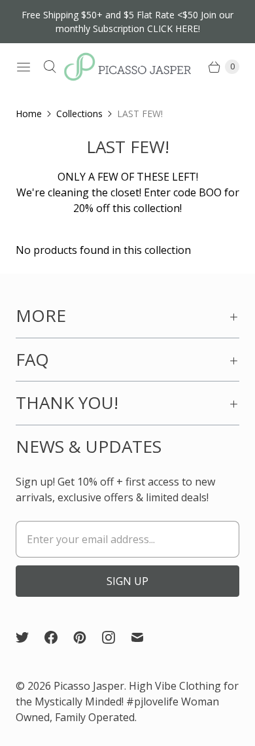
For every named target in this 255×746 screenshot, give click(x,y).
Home (29, 113)
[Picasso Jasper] (127, 67)
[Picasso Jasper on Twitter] (30, 637)
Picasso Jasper (89, 686)
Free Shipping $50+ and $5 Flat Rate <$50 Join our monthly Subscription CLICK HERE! (127, 22)
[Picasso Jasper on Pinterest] (87, 637)
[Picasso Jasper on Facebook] (58, 637)
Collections (79, 113)
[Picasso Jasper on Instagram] (116, 637)
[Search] (50, 66)
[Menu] (23, 66)
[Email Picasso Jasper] (145, 637)
